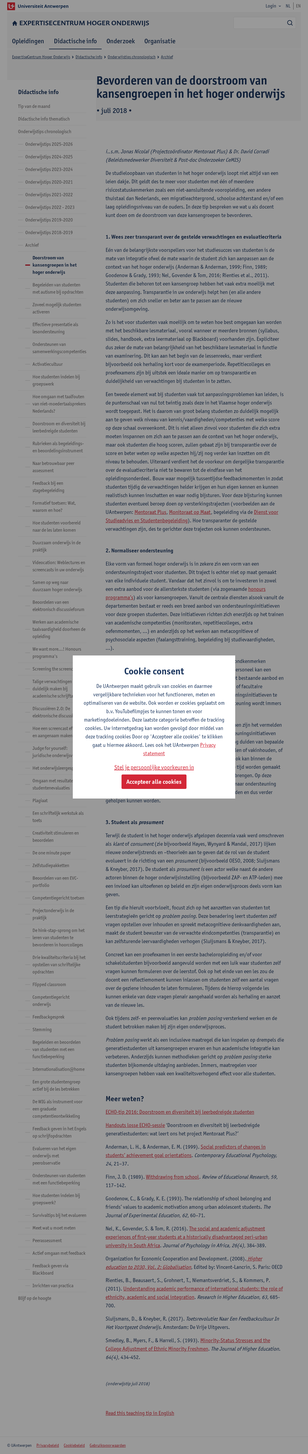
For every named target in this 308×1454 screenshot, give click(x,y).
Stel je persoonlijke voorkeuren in (154, 767)
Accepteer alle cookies (154, 781)
